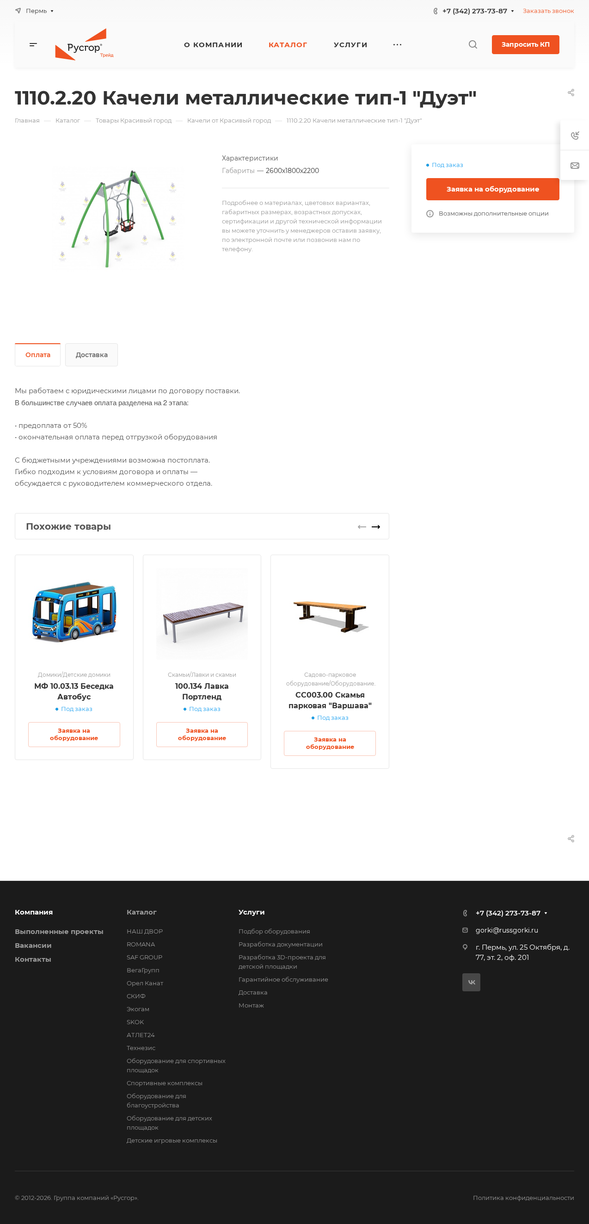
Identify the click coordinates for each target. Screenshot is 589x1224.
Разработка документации (281, 944)
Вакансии (33, 945)
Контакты (33, 959)
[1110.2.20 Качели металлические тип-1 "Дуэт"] (118, 218)
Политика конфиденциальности (523, 1197)
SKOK (135, 1022)
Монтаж (251, 1005)
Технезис (141, 1047)
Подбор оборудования (274, 931)
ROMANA (141, 944)
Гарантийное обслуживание (283, 979)
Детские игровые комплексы (172, 1140)
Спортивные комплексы (164, 1083)
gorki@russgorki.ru (507, 930)
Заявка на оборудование (493, 189)
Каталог (142, 912)
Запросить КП (526, 44)
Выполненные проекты (59, 931)
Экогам (138, 1009)
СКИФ (136, 996)
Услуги (252, 912)
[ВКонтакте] (471, 982)
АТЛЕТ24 (141, 1035)
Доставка (92, 355)
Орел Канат (145, 983)
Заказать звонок (548, 10)
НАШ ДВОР (145, 931)
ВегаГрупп (143, 970)
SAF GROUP (144, 957)
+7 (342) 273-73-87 (474, 10)
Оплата (37, 355)
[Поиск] (472, 44)
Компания (34, 912)
